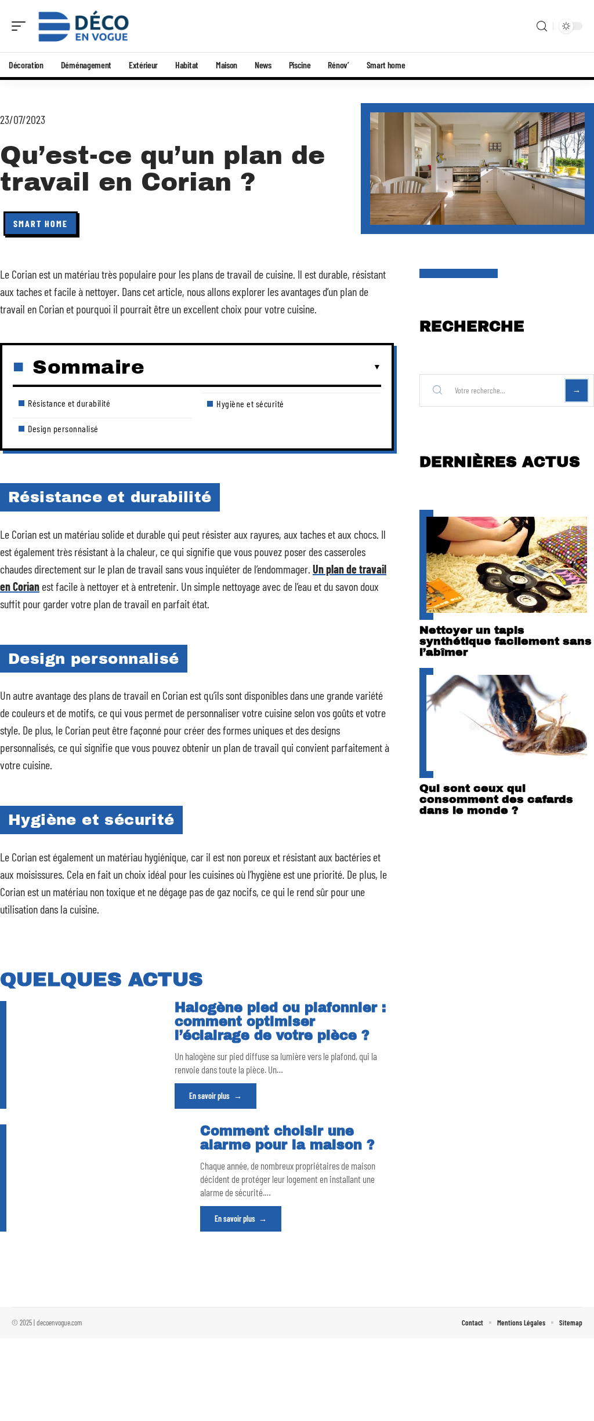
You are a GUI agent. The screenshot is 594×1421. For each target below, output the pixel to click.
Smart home (40, 223)
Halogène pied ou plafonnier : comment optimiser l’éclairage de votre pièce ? (280, 1021)
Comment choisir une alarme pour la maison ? (287, 1138)
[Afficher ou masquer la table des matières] (262, 367)
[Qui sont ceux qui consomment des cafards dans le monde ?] (506, 723)
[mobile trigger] (21, 26)
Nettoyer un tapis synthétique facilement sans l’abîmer (505, 641)
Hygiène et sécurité (250, 403)
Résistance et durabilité (69, 402)
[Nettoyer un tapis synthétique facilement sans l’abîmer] (506, 565)
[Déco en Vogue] (83, 26)
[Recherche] (542, 26)
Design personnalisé (63, 428)
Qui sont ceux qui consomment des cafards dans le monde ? (496, 799)
